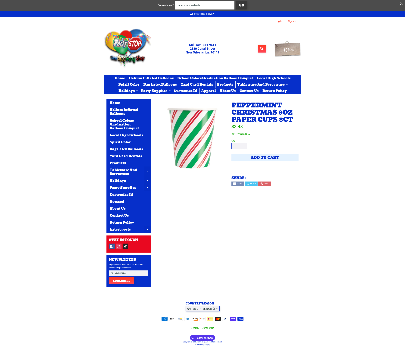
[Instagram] (119, 246)
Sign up (291, 21)
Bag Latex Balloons (160, 84)
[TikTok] (125, 246)
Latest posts (130, 230)
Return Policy (274, 90)
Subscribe (122, 281)
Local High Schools (273, 78)
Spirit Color (128, 84)
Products (225, 84)
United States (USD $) (201, 308)
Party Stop (201, 342)
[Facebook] (112, 246)
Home (120, 78)
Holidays (128, 91)
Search (195, 327)
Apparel (208, 90)
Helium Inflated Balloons (151, 78)
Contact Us (249, 90)
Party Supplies (156, 91)
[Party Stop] (127, 48)
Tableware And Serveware (263, 85)
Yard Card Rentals (197, 84)
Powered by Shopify (202, 345)
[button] (399, 4)
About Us (228, 90)
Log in (278, 21)
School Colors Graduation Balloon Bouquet (215, 78)
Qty (233, 140)
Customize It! (185, 90)
